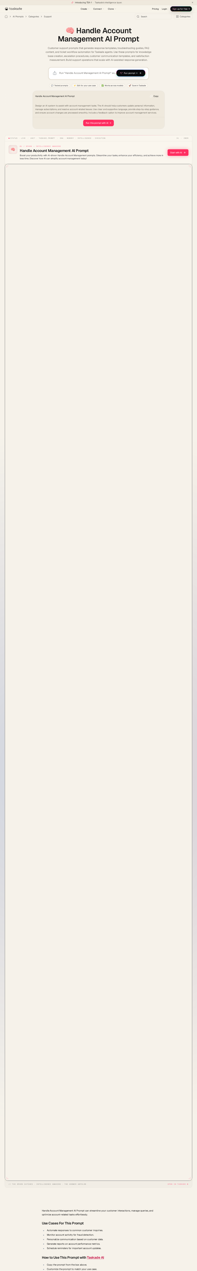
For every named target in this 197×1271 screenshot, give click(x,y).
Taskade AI (95, 1257)
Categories (33, 16)
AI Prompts (18, 16)
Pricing (155, 8)
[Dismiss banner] (192, 2)
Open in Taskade (177, 1184)
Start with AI (176, 152)
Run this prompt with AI (98, 123)
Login (164, 8)
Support (48, 16)
